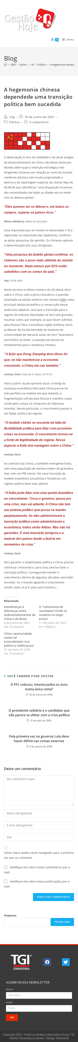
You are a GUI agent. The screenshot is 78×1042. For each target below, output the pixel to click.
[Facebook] (47, 962)
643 (63, 299)
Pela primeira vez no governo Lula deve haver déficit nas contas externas (39, 738)
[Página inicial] (5, 64)
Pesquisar (10, 915)
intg (12, 117)
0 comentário (38, 122)
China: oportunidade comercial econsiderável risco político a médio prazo (19, 639)
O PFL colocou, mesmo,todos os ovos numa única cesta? (39, 686)
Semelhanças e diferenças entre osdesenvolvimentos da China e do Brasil (19, 613)
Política (14, 122)
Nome (10, 989)
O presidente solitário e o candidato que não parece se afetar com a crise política (39, 712)
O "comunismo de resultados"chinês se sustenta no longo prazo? (53, 613)
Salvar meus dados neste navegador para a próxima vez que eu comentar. (39, 855)
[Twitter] (66, 962)
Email (9, 1002)
